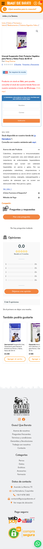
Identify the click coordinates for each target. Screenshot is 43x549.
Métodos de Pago (9, 198)
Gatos (9, 23)
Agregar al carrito (15, 359)
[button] (37, 31)
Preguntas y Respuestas (30, 64)
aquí (34, 142)
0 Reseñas (17, 64)
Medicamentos (13, 25)
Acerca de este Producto (12, 150)
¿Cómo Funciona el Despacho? (15, 193)
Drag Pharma (10, 61)
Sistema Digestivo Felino (29, 25)
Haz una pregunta (21, 217)
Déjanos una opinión (21, 291)
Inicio (4, 23)
